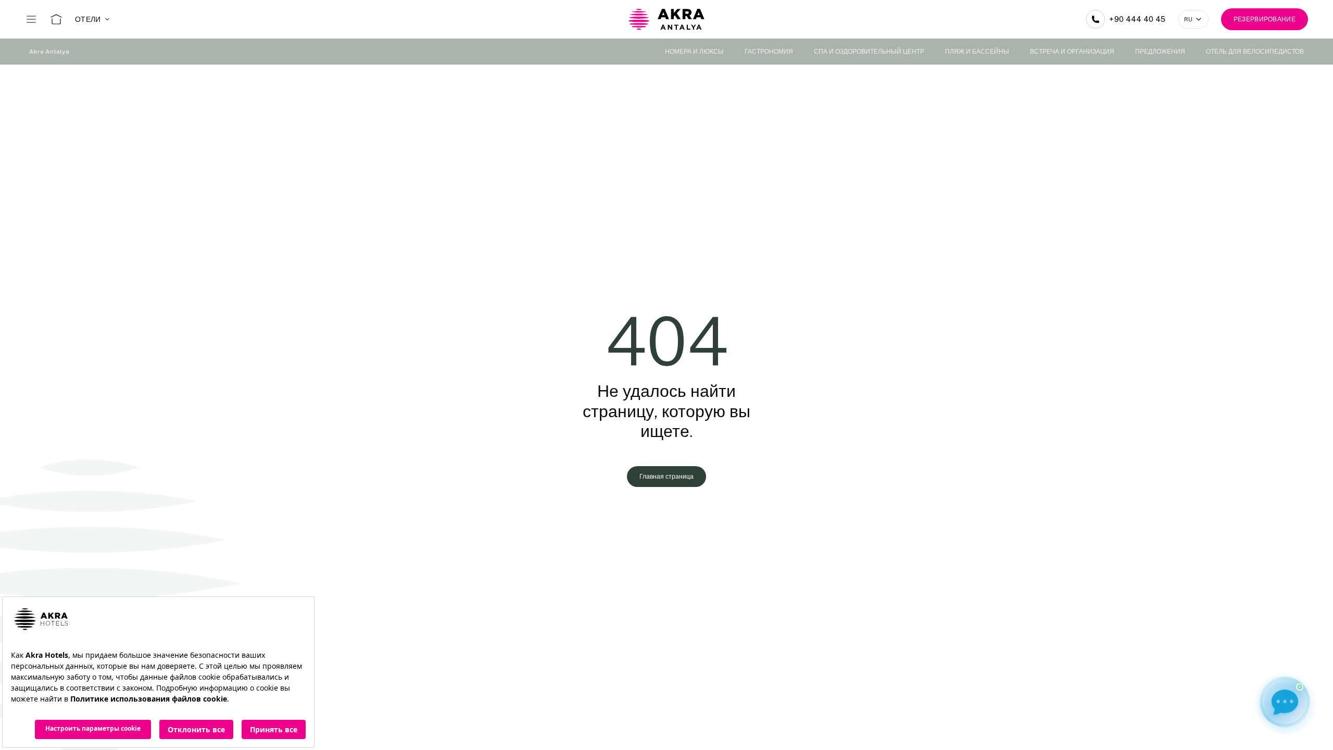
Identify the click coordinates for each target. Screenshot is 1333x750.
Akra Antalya (49, 51)
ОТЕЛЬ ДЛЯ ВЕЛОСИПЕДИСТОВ (1255, 51)
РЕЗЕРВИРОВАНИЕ (1265, 19)
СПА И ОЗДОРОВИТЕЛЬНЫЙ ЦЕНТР (869, 51)
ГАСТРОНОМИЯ (769, 51)
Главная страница (666, 476)
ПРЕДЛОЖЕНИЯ (1160, 51)
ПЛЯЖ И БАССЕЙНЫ (977, 51)
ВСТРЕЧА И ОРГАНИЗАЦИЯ (1072, 51)
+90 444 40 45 (1137, 19)
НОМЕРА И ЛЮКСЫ (694, 51)
